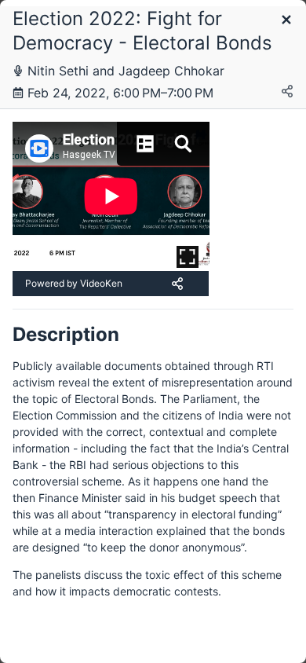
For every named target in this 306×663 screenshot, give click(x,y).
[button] (286, 21)
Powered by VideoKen (73, 283)
